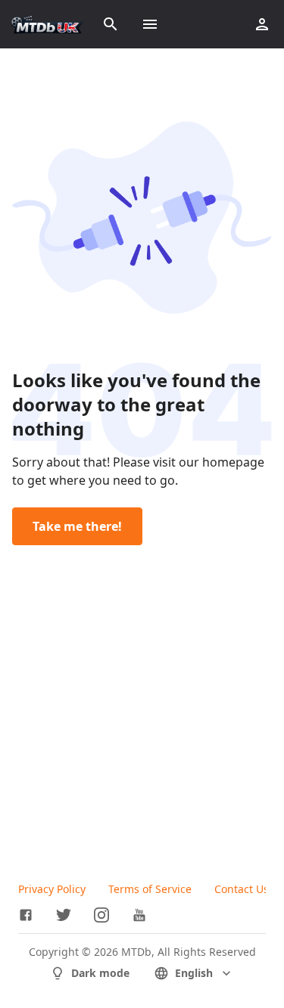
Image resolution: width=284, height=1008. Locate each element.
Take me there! (77, 526)
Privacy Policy (52, 889)
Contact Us (241, 889)
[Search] (110, 24)
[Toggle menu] (150, 24)
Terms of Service (150, 889)
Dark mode (100, 973)
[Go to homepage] (47, 24)
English (194, 973)
